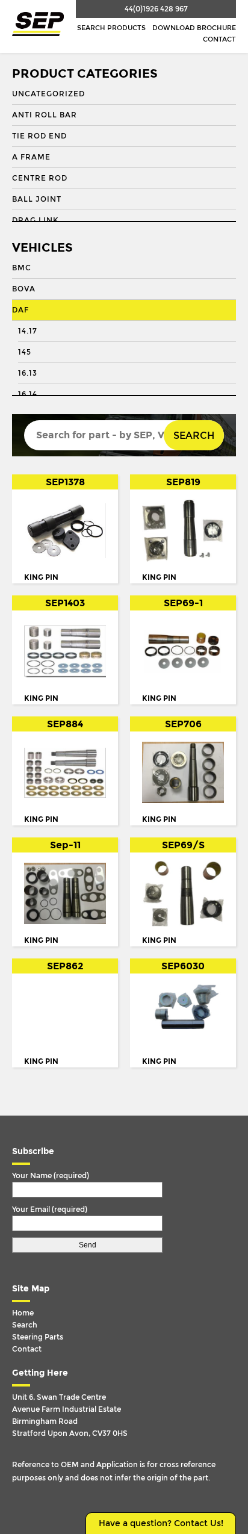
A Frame (31, 157)
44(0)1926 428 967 (156, 9)
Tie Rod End (39, 136)
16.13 (27, 373)
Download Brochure (194, 28)
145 (24, 352)
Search (193, 435)
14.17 (27, 331)
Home (23, 1313)
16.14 (27, 394)
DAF (20, 310)
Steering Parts (37, 1337)
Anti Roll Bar (44, 115)
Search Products (111, 28)
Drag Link (35, 220)
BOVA (24, 289)
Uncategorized (48, 94)
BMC (21, 268)
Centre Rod (39, 178)
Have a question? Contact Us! (161, 1523)
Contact (219, 39)
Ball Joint (36, 199)
